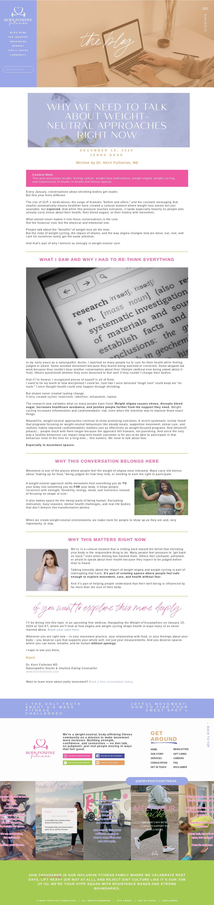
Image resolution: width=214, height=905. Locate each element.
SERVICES (156, 758)
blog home (18, 33)
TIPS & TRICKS (18, 50)
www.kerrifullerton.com (42, 671)
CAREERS (178, 758)
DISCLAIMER (169, 901)
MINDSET (18, 46)
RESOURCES (18, 42)
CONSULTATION (159, 763)
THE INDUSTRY (18, 37)
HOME (154, 749)
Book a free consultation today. (111, 681)
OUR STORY (157, 754)
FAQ (175, 763)
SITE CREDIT (124, 901)
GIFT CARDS (180, 754)
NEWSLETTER (180, 749)
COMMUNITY (18, 55)
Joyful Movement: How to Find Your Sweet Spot (160, 707)
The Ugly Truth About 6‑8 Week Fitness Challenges (54, 708)
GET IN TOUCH (147, 901)
